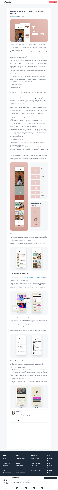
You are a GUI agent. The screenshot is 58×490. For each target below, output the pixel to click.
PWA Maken (18, 463)
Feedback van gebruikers (20, 472)
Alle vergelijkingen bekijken (36, 470)
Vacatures (5, 467)
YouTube (50, 465)
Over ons (4, 458)
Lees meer (17, 418)
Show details (47, 488)
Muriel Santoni (15, 16)
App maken (18, 460)
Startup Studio (5, 465)
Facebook (51, 458)
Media (4, 470)
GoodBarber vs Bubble (35, 460)
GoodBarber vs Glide (35, 465)
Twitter (50, 463)
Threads (50, 470)
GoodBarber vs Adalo (35, 458)
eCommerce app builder (20, 458)
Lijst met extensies (19, 465)
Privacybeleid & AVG (7, 475)
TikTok (50, 472)
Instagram (51, 460)
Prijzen (17, 470)
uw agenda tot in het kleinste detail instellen (32, 277)
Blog (17, 92)
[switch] (26, 488)
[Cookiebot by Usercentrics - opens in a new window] (6, 488)
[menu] (1, 2)
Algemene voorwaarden (7, 472)
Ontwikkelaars (18, 475)
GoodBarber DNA (6, 463)
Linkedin (50, 467)
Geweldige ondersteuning (8, 460)
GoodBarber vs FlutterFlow (36, 463)
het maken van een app (39, 90)
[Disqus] (29, 435)
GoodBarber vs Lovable (35, 467)
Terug (8, 6)
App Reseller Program (20, 467)
